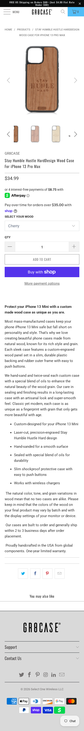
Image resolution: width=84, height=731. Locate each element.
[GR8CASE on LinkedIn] (53, 675)
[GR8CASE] (42, 11)
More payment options (42, 283)
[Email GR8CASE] (62, 675)
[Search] (63, 12)
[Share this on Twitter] (23, 573)
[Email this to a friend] (60, 573)
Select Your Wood (19, 216)
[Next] (75, 80)
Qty (7, 237)
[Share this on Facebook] (35, 573)
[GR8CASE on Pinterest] (37, 675)
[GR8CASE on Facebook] (29, 675)
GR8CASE (12, 153)
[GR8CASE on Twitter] (21, 675)
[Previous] (9, 80)
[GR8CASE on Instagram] (45, 675)
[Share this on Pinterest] (47, 573)
